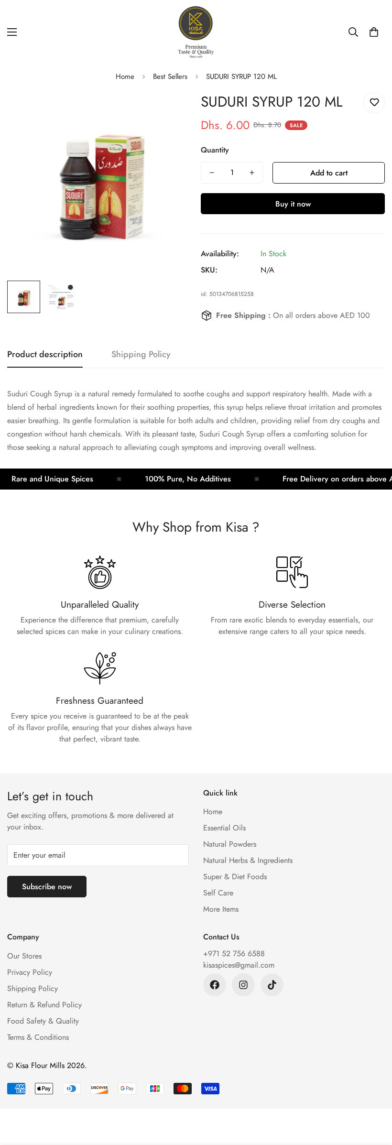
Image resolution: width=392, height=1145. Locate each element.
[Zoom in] (171, 109)
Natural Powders (229, 844)
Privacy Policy (29, 972)
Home (125, 76)
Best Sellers (170, 76)
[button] (374, 32)
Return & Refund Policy (44, 1004)
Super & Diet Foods (235, 876)
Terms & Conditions (38, 1037)
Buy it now (293, 203)
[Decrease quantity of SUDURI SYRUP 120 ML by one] (211, 172)
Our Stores (24, 955)
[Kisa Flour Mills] (196, 32)
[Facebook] (214, 984)
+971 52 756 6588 (234, 953)
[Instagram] (243, 984)
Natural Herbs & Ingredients (248, 860)
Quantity (215, 149)
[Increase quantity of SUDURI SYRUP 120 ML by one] (251, 172)
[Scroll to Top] (373, 1093)
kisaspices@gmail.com (238, 965)
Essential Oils (224, 827)
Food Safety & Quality (43, 1020)
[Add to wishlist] (374, 102)
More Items (221, 909)
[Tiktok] (272, 984)
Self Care (218, 892)
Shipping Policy (32, 988)
